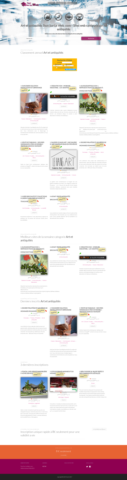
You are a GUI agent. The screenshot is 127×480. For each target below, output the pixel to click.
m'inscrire (63, 455)
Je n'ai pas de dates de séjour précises (65, 67)
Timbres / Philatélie (94, 152)
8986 (83, 376)
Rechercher (70, 69)
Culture (74, 175)
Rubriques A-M (60, 3)
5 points (34, 406)
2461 (55, 147)
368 (24, 90)
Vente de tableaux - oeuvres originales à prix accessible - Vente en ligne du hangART (32, 144)
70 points (92, 156)
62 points (34, 212)
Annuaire (50, 3)
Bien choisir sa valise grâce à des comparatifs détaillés (91, 372)
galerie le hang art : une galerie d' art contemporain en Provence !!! (63, 144)
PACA (34, 157)
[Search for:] (53, 38)
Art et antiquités (34, 120)
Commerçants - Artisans (40, 119)
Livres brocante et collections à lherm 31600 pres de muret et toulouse (34, 198)
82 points (63, 177)
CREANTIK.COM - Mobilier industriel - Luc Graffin (60, 86)
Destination (59, 62)
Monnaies (84, 152)
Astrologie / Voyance (63, 397)
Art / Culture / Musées (28, 156)
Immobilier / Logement (34, 403)
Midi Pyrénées (25, 208)
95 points (92, 123)
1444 (24, 149)
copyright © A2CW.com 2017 (64, 477)
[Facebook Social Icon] (90, 466)
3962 (99, 145)
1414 (96, 90)
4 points (93, 386)
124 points (34, 123)
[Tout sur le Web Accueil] (30, 4)
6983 (62, 199)
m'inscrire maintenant (99, 429)
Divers (93, 383)
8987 (60, 374)
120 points (63, 106)
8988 (37, 374)
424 (72, 89)
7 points (63, 400)
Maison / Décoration (26, 119)
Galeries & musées (84, 119)
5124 (32, 201)
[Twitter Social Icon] (87, 466)
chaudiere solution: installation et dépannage (31, 86)
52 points (63, 209)
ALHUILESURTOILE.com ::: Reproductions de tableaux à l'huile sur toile (91, 88)
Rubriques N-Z (71, 3)
